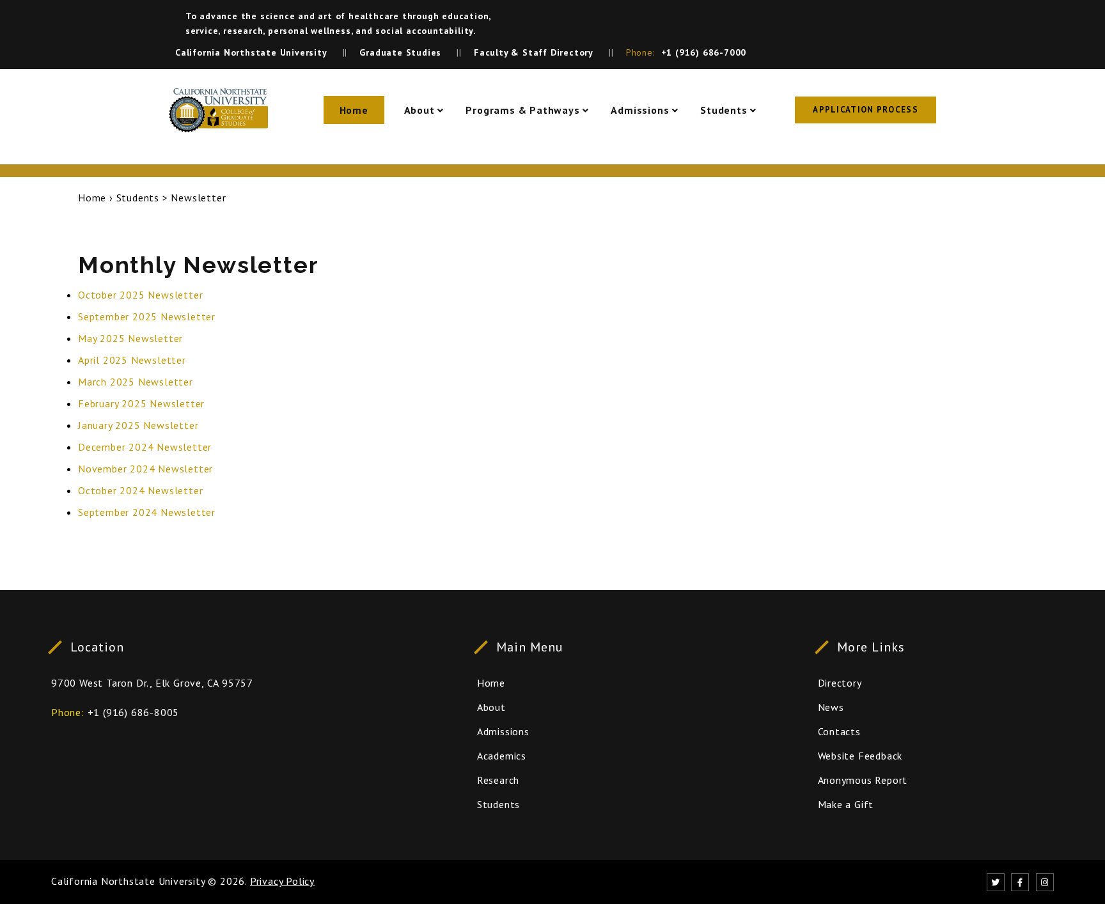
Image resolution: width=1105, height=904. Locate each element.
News (831, 707)
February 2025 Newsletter (141, 403)
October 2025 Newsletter (140, 294)
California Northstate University (128, 881)
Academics (501, 755)
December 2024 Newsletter (145, 446)
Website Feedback (860, 755)
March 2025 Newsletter (135, 381)
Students (723, 110)
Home (354, 110)
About (419, 110)
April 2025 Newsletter (132, 360)
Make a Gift (846, 804)
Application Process (865, 109)
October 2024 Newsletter (140, 490)
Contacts (839, 731)
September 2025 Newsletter (147, 316)
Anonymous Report (863, 780)
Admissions (640, 110)
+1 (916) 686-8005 (134, 712)
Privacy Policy (282, 881)
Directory (840, 682)
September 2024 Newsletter (147, 512)
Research (498, 780)
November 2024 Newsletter (145, 468)
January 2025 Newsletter (138, 425)
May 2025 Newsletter (130, 338)
